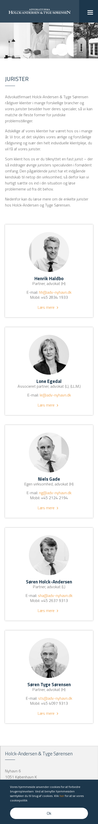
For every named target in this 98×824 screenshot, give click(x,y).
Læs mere (46, 307)
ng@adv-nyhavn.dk (55, 493)
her (62, 795)
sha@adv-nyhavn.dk (55, 595)
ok (49, 813)
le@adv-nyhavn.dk (55, 395)
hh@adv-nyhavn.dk (55, 292)
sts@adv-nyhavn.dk (55, 698)
